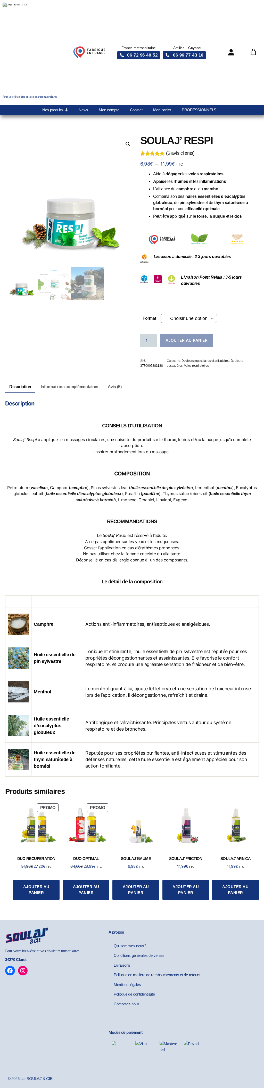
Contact (136, 110)
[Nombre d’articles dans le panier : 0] (253, 52)
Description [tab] (20, 387)
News (83, 110)
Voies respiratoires (196, 365)
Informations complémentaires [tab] (69, 387)
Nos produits (52, 110)
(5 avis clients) (180, 153)
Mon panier (162, 110)
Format (149, 318)
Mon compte (109, 110)
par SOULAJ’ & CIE (36, 1078)
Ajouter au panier (187, 340)
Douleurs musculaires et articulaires (205, 361)
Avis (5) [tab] (115, 387)
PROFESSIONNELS (199, 110)
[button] (138, 55)
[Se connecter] (231, 52)
